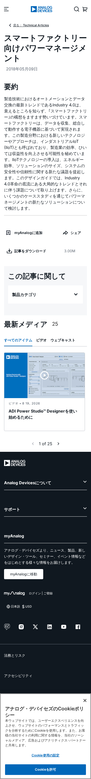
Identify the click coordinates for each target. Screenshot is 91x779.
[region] (45, 736)
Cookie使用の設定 (45, 755)
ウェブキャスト (63, 340)
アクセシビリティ (18, 675)
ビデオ (41, 340)
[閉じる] (84, 700)
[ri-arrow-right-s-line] (58, 444)
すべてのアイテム (18, 340)
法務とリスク (14, 655)
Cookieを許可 (45, 769)
